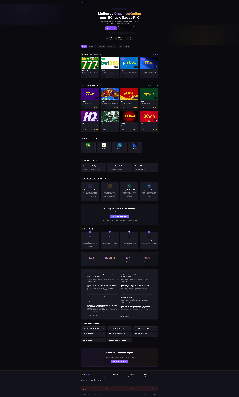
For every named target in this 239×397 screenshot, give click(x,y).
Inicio (135, 1)
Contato (145, 1)
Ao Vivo (114, 32)
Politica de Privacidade (149, 376)
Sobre (140, 1)
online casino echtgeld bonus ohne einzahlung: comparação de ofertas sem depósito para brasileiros (102, 306)
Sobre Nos (115, 378)
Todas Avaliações (153, 1)
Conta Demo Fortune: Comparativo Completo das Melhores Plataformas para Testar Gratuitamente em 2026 (135, 307)
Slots (109, 32)
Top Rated (93, 46)
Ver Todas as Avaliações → (119, 216)
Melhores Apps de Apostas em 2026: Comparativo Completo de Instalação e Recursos (136, 296)
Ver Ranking (112, 28)
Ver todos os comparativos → (92, 315)
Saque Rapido (112, 46)
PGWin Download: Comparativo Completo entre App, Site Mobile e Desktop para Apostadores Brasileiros (135, 286)
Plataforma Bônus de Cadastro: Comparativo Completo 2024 (101, 296)
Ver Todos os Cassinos (118, 361)
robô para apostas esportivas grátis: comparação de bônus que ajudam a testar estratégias (102, 275)
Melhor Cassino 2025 (127, 28)
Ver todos (155, 54)
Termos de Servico (148, 378)
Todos (85, 46)
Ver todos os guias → (124, 316)
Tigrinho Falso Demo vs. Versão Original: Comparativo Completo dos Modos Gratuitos (136, 275)
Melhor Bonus (102, 46)
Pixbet (129, 381)
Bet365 (129, 378)
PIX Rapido (121, 32)
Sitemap (146, 381)
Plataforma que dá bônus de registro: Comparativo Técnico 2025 (101, 286)
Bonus (127, 32)
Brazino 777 (130, 376)
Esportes (132, 32)
